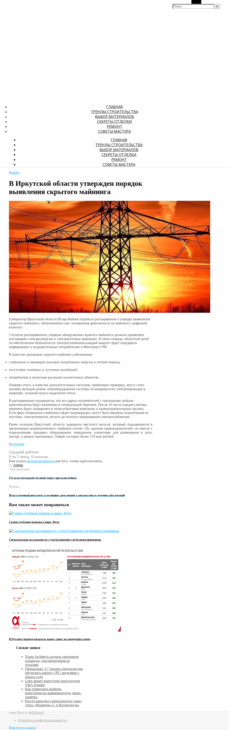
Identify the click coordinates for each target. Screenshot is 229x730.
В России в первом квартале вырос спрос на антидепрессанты (49, 639)
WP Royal (36, 713)
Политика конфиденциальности (42, 720)
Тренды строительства (114, 111)
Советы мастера (114, 131)
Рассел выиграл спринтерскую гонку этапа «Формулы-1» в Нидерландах (53, 703)
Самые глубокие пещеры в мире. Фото (34, 522)
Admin (18, 465)
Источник (16, 444)
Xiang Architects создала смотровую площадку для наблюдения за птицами (52, 661)
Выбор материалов (114, 116)
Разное (14, 172)
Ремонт (114, 126)
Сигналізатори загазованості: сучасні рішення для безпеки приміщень (55, 539)
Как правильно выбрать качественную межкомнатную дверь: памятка (53, 693)
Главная (114, 106)
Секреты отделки (114, 121)
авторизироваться (40, 461)
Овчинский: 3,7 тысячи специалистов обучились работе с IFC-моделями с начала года (54, 673)
